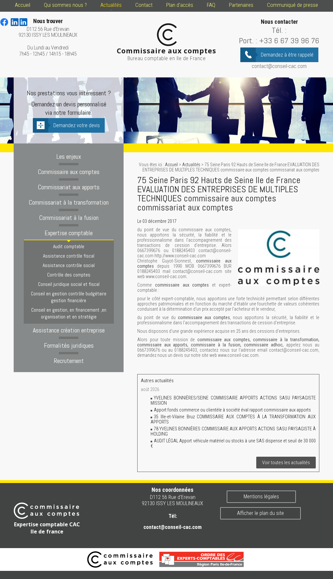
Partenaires (241, 5)
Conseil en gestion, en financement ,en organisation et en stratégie (68, 313)
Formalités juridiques (69, 345)
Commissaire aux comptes (69, 172)
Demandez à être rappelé (287, 55)
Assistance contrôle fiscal (68, 255)
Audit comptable (68, 246)
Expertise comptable (69, 233)
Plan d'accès (179, 5)
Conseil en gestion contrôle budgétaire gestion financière (68, 297)
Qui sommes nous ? (65, 5)
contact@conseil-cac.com (279, 66)
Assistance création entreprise (69, 330)
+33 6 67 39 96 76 (289, 40)
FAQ (211, 5)
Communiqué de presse (292, 5)
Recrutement (69, 361)
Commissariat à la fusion (69, 217)
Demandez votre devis (76, 125)
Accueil (22, 5)
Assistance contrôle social (69, 265)
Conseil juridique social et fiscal (69, 284)
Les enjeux (68, 156)
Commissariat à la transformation (69, 202)
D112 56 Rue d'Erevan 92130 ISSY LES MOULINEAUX (48, 28)
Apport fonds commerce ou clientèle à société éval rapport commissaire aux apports (232, 409)
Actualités (111, 5)
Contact (144, 5)
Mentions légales (261, 496)
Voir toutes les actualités (286, 462)
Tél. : (279, 30)
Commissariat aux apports (69, 187)
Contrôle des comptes (68, 274)
